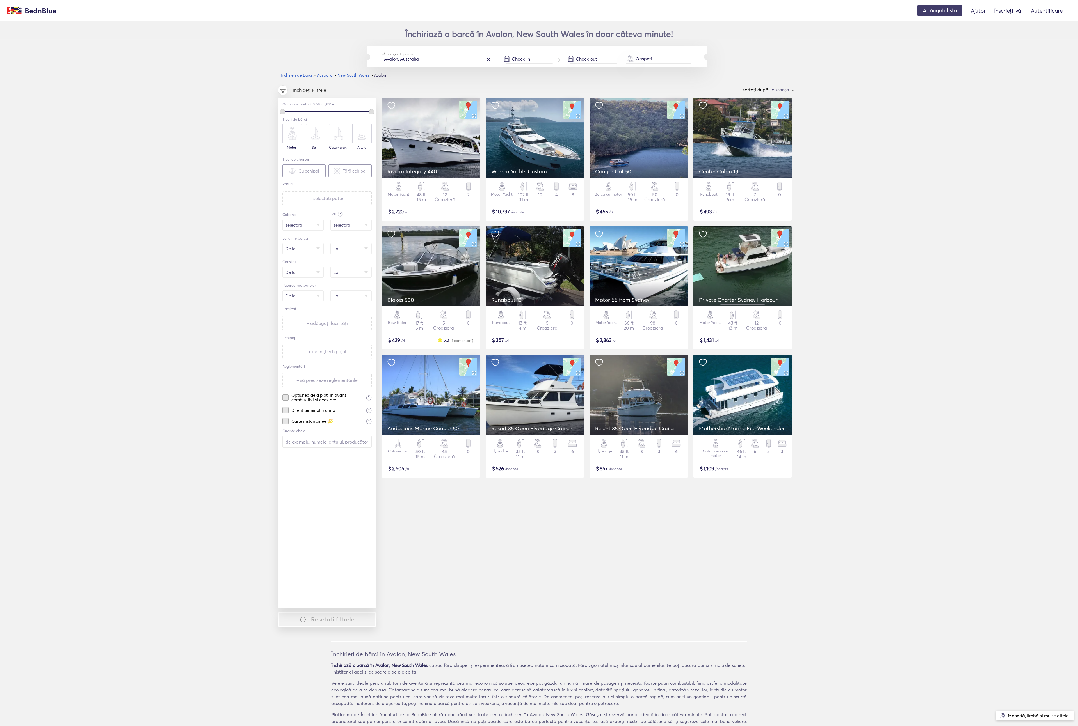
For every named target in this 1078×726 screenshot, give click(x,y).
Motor (291, 148)
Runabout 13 (506, 300)
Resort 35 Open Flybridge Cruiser (531, 428)
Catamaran (338, 148)
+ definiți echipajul (327, 351)
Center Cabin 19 (718, 171)
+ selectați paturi (327, 198)
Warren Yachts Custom (519, 171)
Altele (361, 148)
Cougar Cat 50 (613, 171)
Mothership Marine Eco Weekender (742, 428)
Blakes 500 (400, 300)
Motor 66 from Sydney (622, 300)
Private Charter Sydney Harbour (738, 300)
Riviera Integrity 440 (412, 171)
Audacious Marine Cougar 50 (423, 428)
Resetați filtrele (333, 619)
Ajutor (978, 10)
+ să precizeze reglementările (327, 380)
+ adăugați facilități (327, 323)
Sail (315, 148)
